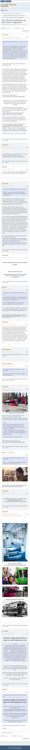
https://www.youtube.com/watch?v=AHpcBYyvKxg (15, 565)
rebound (5, 322)
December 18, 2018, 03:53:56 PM (8, 633)
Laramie (5, 34)
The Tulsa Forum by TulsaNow (8, 5)
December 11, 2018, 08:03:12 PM (8, 36)
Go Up (2, 736)
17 (19, 28)
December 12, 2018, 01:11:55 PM (8, 185)
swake (5, 689)
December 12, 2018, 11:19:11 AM (8, 169)
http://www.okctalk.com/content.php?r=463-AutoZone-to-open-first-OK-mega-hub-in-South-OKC (15, 668)
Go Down (3, 28)
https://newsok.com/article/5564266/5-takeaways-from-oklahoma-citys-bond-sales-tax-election (14, 130)
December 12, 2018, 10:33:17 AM (8, 147)
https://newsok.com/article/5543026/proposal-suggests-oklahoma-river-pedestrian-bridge (13, 113)
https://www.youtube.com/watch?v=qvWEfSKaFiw (13, 156)
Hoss (4, 452)
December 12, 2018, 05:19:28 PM (8, 289)
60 (23, 28)
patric (5, 287)
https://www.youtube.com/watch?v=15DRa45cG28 (17, 276)
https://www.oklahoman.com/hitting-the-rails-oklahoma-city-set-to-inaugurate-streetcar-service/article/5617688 (15, 419)
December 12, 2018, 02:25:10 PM (8, 257)
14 (13, 28)
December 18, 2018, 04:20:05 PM (8, 691)
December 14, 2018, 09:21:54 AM (8, 351)
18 (20, 28)
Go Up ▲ (20, 747)
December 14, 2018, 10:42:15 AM (8, 366)
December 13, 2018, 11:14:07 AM (8, 324)
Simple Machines (18, 748)
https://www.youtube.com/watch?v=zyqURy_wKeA (13, 442)
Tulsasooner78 (7, 364)
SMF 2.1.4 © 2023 (12, 748)
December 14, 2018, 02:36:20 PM (8, 493)
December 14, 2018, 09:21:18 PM (8, 513)
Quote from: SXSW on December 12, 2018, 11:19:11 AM (15, 189)
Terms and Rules (14, 747)
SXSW (5, 167)
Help (9, 747)
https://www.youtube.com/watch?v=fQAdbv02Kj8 (13, 96)
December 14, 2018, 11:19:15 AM (8, 388)
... (12, 28)
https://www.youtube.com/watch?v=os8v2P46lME (15, 501)
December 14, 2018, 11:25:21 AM (8, 454)
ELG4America (7, 349)
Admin (23, 15)
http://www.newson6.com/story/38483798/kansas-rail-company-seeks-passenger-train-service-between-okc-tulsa (14, 244)
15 (15, 28)
